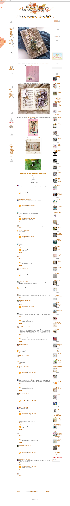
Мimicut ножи (11, 143)
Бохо (11, 33)
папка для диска (11, 69)
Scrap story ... (57, 352)
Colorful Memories (57, 394)
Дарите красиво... (57, 185)
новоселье (11, 63)
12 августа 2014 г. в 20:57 (27, 445)
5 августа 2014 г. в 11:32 (28, 300)
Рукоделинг (11, 144)
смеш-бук (11, 85)
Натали (20, 355)
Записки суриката (11, 145)
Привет (59, 77)
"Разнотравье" (21, 25)
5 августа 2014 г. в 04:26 (31, 192)
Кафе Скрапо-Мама (41, 137)
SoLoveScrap (57, 273)
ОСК (39, 83)
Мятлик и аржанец (26, 64)
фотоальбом (11, 96)
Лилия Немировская (22, 199)
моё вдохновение (57, 178)
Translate (60, 69)
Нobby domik (11, 149)
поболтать (11, 77)
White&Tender (59, 323)
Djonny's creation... (57, 445)
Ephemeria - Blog (57, 97)
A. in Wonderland (57, 239)
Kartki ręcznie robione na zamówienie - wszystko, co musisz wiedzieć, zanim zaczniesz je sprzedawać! (58, 112)
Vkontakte (43, 173)
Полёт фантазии (57, 380)
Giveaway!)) (57, 350)
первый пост (11, 75)
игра (11, 44)
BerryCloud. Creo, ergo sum (57, 143)
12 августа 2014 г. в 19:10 (32, 426)
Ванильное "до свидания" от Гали (59, 409)
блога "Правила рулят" (29, 65)
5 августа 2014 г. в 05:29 (24, 281)
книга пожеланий (11, 46)
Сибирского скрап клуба (31, 117)
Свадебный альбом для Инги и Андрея (59, 344)
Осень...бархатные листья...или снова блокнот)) (59, 194)
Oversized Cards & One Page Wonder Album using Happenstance (59, 85)
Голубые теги (59, 353)
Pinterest (37, 173)
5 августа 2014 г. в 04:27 (31, 218)
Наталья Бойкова (24, 192)
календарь (10, 45)
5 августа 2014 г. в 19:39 (31, 306)
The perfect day (59, 199)
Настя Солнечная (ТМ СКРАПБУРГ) (24, 379)
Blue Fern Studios (57, 83)
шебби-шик (11, 100)
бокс (11, 32)
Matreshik (20, 393)
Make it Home (57, 417)
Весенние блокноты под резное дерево (59, 241)
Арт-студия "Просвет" (11, 156)
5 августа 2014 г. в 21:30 (24, 344)
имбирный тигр (57, 246)
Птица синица (57, 387)
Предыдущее (48, 491)
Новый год (10, 64)
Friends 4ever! (59, 425)
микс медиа (11, 54)
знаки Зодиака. (11, 43)
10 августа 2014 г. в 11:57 (25, 407)
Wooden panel (59, 316)
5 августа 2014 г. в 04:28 (31, 274)
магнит (11, 53)
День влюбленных (11, 38)
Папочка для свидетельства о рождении (59, 440)
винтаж (11, 35)
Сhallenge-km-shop (32, 25)
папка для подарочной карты (11, 71)
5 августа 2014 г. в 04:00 (24, 268)
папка (11, 68)
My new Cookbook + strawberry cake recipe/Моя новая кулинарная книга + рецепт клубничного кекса (58, 434)
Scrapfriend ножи (11, 142)
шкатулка (11, 101)
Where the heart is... (57, 123)
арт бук (11, 29)
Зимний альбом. (59, 117)
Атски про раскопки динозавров (59, 166)
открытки (11, 66)
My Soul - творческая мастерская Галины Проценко (57, 295)
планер (11, 76)
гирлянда (11, 36)
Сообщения (55, 459)
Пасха (11, 73)
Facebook (24, 173)
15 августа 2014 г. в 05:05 (26, 459)
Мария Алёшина (21, 212)
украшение (11, 94)
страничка (10, 89)
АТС (11, 30)
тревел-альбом (11, 93)
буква (11, 34)
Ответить (20, 189)
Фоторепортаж (11, 98)
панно (11, 67)
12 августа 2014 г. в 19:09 (32, 400)
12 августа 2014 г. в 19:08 (32, 372)
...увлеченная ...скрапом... (57, 266)
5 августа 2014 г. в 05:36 (29, 287)
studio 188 (57, 336)
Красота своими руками (57, 130)
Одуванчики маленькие (33, 64)
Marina (20, 344)
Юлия (20, 281)
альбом (11, 26)
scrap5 (12, 147)
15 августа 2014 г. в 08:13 (32, 466)
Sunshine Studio (57, 219)
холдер (11, 99)
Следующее (18, 491)
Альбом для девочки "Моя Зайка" (59, 255)
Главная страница (33, 491)
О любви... (59, 374)
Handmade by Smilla (57, 280)
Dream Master (57, 329)
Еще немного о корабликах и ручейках (59, 173)
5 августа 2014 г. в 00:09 (25, 230)
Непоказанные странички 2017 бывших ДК (59, 268)
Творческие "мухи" (57, 76)
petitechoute (57, 349)
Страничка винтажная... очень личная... (59, 92)
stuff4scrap (11, 148)
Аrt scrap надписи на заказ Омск (11, 137)
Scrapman (11, 146)
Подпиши (11, 153)
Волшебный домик (57, 171)
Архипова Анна (21, 432)
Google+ (30, 173)
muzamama (57, 232)
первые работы (11, 74)
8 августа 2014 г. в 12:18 (33, 379)
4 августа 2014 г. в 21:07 (29, 199)
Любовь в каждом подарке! (57, 424)
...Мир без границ (57, 322)
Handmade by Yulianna (57, 212)
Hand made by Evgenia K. (57, 253)
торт (11, 92)
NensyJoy (20, 459)
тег (11, 90)
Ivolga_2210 (21, 326)
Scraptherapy (11, 152)
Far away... (57, 302)
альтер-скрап (11, 28)
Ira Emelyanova (21, 445)
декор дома (11, 37)
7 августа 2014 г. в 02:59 (25, 355)
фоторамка (11, 97)
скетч (11, 84)
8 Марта (11, 25)
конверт (11, 47)
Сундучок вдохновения (57, 431)
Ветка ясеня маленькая (39, 63)
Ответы (21, 203)
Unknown (20, 230)
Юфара (20, 407)
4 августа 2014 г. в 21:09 (27, 212)
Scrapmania (11, 151)
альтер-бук (11, 27)
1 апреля (11, 24)
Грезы (57, 359)
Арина (20, 268)
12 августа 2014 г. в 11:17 (27, 432)
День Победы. (11, 40)
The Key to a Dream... (57, 158)
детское (11, 41)
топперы (11, 91)
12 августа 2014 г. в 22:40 (32, 452)
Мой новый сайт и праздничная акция (59, 297)
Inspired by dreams (57, 438)
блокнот (11, 31)
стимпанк (11, 88)
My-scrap (11, 154)
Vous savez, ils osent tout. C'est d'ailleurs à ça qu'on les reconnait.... (59, 104)
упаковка (11, 95)
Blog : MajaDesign (57, 452)
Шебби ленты (12, 150)
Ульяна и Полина (21, 300)
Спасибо (11, 87)
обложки (11, 65)
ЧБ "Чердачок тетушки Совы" (27, 156)
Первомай (59, 388)
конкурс (11, 48)
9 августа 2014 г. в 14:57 (25, 393)
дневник (11, 42)
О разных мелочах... (57, 205)
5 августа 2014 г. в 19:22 (26, 326)
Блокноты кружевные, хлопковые (59, 261)
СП (10, 86)
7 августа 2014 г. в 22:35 (25, 366)
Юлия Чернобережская (57, 116)
